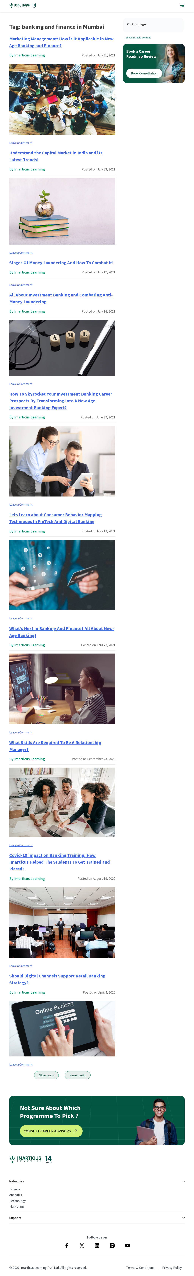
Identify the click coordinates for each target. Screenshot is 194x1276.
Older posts (46, 1075)
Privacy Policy (172, 1267)
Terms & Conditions (140, 1267)
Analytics (15, 1195)
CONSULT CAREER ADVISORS (47, 1131)
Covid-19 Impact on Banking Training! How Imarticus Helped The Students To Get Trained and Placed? (59, 862)
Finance (14, 1189)
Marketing (16, 1206)
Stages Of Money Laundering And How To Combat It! (61, 263)
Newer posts (78, 1075)
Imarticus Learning (29, 55)
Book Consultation (144, 73)
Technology (17, 1201)
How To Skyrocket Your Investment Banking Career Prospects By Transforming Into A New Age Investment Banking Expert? (60, 400)
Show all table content (138, 37)
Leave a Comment (21, 143)
